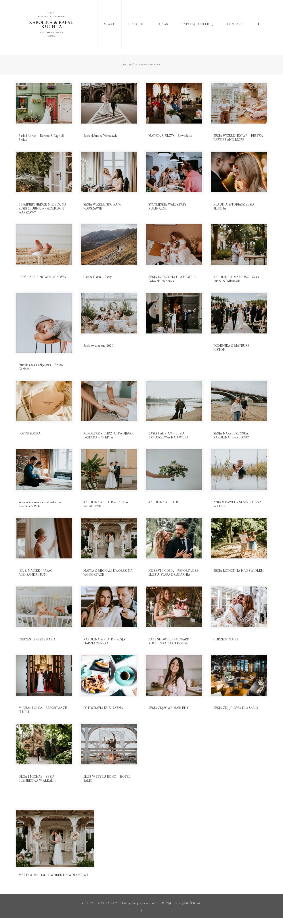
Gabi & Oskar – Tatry (97, 277)
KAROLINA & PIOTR (163, 502)
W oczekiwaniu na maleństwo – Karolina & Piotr (40, 504)
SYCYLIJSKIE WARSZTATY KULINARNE (167, 207)
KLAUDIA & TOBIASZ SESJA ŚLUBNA (233, 207)
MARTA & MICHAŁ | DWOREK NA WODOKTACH (107, 573)
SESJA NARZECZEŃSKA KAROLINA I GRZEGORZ (231, 436)
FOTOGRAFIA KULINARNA (103, 708)
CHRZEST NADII (225, 640)
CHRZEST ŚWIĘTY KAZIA (37, 640)
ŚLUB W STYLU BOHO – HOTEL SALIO (106, 779)
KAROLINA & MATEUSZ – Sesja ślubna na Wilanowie (236, 279)
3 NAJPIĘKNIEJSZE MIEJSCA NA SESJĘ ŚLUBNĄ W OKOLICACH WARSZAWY (42, 209)
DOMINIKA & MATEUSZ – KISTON (232, 348)
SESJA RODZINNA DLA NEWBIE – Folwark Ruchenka (173, 279)
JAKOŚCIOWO (192, 903)
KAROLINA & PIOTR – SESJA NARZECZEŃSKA (104, 642)
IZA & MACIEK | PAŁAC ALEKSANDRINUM (35, 573)
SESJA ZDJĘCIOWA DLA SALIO (235, 708)
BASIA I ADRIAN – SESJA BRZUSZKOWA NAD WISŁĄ (168, 436)
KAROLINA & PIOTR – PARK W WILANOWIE (105, 504)
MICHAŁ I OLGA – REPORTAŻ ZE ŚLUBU (43, 710)
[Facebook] (141, 911)
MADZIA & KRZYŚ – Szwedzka (170, 136)
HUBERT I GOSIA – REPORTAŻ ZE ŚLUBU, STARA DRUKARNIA (173, 573)
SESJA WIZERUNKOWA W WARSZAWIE (102, 207)
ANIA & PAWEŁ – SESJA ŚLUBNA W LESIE (237, 504)
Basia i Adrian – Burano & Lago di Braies (41, 138)
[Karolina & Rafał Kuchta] (52, 24)
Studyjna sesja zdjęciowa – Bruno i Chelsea (41, 367)
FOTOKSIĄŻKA (29, 434)
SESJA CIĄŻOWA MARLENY (168, 708)
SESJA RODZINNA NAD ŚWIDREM (238, 571)
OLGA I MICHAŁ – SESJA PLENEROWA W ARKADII (37, 779)
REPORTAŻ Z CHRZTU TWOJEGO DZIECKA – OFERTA (108, 436)
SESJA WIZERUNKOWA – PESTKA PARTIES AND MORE (238, 138)
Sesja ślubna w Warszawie (100, 136)
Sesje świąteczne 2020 (98, 346)
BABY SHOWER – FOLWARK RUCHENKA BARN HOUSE (168, 642)
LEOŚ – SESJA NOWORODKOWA (42, 277)
